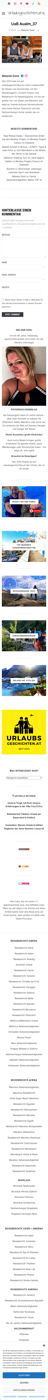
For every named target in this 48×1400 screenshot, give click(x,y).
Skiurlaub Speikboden (24, 1185)
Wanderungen (9, 447)
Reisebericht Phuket (24, 1274)
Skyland (11, 168)
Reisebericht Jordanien (24, 1241)
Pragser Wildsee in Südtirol (24, 1048)
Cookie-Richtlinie (10, 1396)
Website (5, 287)
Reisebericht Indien (24, 1235)
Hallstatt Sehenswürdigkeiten (24, 1059)
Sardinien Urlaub (24, 964)
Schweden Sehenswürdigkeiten (24, 1031)
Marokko (25, 422)
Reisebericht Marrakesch (24, 1148)
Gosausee (24, 1339)
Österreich (7, 422)
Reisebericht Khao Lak (24, 1269)
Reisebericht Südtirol (24, 992)
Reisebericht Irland (24, 947)
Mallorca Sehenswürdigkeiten (24, 1026)
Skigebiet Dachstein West (24, 1213)
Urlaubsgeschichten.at (25, 12)
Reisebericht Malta (24, 998)
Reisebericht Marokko (24, 1115)
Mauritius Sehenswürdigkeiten (24, 1087)
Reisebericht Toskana (24, 975)
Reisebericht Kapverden (24, 1165)
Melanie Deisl (27, 30)
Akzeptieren (24, 1375)
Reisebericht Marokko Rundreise (24, 1137)
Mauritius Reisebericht (24, 1092)
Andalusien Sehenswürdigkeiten (24, 1065)
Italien (17, 422)
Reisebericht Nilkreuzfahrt (24, 1109)
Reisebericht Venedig (24, 959)
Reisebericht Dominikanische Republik (24, 1300)
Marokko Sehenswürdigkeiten (24, 1160)
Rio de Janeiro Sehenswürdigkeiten (24, 1323)
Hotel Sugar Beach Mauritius (24, 1098)
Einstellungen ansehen (24, 1390)
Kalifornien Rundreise (24, 1311)
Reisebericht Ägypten (24, 1104)
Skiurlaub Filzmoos (24, 1197)
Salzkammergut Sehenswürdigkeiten (24, 1054)
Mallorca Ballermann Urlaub (24, 1020)
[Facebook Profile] (22, 76)
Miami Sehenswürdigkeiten (24, 1306)
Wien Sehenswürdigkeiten (24, 1043)
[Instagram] (26, 76)
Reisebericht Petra (24, 1246)
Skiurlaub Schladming (24, 1202)
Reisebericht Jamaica (24, 1295)
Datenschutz (22, 1396)
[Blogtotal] (24, 867)
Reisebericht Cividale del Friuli (24, 981)
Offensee (24, 1334)
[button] (44, 1345)
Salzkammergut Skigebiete (24, 1208)
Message (6, 235)
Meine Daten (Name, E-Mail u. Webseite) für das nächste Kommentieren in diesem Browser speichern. (22, 303)
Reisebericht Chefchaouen (24, 1143)
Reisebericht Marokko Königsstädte (24, 1126)
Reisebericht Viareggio (24, 987)
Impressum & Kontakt (37, 1396)
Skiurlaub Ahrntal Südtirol (24, 1191)
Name (4, 262)
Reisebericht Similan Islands (24, 1280)
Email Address (9, 275)
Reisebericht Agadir (24, 1120)
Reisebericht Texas (24, 1317)
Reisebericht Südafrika (24, 1171)
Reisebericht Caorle (24, 970)
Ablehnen (24, 1383)
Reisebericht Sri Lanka (24, 1258)
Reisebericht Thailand (24, 1263)
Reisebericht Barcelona (24, 1009)
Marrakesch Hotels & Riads (24, 1154)
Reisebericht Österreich (24, 1015)
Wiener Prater (24, 1037)
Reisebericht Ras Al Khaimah (24, 1252)
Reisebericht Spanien (24, 1003)
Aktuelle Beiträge (25, 796)
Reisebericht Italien (24, 953)
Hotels (32, 443)
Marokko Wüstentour (24, 1132)
